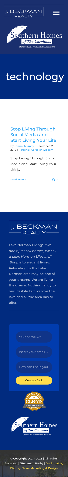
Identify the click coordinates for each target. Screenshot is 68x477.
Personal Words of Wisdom (36, 149)
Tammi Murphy (24, 145)
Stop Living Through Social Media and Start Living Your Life (33, 134)
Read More (17, 179)
